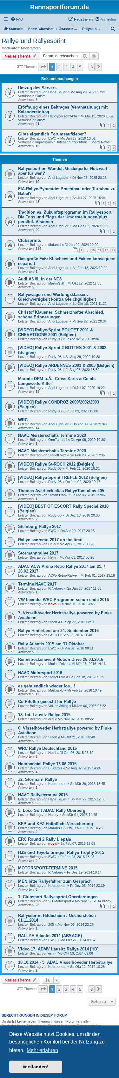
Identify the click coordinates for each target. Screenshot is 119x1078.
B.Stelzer (55, 768)
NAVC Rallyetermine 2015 (43, 795)
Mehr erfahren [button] (42, 1050)
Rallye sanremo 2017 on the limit (50, 539)
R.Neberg (55, 588)
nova (52, 604)
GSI (51, 635)
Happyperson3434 (62, 116)
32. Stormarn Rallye (37, 779)
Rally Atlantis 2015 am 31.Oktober (51, 644)
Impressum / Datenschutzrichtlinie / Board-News (72, 142)
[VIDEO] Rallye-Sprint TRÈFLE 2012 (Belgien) (62, 477)
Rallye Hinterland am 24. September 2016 (58, 630)
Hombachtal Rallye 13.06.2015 (47, 763)
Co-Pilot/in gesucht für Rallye (47, 701)
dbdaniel (54, 245)
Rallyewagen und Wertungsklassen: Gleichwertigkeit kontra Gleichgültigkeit (57, 297)
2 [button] (59, 67)
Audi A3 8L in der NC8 (40, 279)
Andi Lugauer (58, 177)
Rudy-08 (55, 339)
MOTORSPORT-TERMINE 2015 (47, 868)
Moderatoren (31, 48)
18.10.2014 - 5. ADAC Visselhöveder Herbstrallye (65, 962)
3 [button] (66, 67)
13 (113, 250)
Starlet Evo (56, 677)
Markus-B (55, 690)
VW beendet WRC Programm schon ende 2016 (63, 599)
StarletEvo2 (57, 455)
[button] (43, 67)
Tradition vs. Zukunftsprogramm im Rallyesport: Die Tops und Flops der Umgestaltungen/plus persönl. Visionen (65, 217)
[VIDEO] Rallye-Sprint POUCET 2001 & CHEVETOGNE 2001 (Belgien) (55, 332)
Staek (52, 622)
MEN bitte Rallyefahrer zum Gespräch (55, 881)
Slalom (40, 96)
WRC (23, 419)
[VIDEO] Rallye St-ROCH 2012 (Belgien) (56, 464)
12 (106, 250)
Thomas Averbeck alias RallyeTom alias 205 (61, 490)
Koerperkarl (57, 784)
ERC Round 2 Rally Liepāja (44, 839)
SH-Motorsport (59, 901)
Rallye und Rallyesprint (34, 40)
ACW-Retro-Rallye (62, 575)
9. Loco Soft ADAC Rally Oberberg (51, 810)
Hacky (53, 815)
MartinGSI (56, 283)
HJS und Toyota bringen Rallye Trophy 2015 (61, 852)
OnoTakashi (57, 440)
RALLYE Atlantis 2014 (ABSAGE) (50, 935)
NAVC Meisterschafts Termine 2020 (52, 435)
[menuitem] (16, 19)
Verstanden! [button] (36, 1066)
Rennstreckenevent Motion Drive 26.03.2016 (60, 659)
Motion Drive (58, 664)
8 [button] (91, 67)
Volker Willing (58, 706)
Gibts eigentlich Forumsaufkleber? (52, 134)
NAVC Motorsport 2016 (40, 672)
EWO (52, 138)
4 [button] (73, 67)
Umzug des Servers (37, 87)
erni (51, 719)
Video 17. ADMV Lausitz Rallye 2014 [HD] (58, 949)
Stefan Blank (58, 495)
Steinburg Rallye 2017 (39, 526)
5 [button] (80, 67)
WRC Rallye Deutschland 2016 (47, 748)
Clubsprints (29, 240)
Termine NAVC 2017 (37, 584)
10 (93, 250)
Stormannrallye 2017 (38, 553)
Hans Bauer (57, 92)
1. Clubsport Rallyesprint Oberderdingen (58, 896)
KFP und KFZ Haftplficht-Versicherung (55, 823)
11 (99, 250)
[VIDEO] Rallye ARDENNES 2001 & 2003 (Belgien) (66, 365)
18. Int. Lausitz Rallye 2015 (44, 714)
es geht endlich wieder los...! (46, 686)
